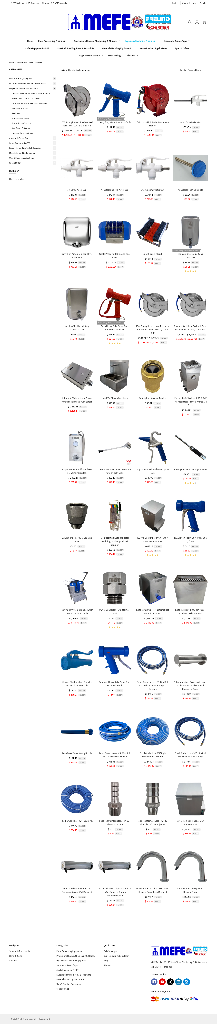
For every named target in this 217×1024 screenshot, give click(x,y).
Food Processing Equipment (52, 41)
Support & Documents (89, 55)
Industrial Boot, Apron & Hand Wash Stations (31, 93)
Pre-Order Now (190, 387)
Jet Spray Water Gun (77, 189)
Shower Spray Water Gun (152, 189)
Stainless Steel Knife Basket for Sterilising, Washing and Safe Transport (115, 541)
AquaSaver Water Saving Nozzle (77, 753)
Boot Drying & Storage (21, 128)
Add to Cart (115, 111)
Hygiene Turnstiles (19, 108)
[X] (170, 981)
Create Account (189, 3)
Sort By (183, 70)
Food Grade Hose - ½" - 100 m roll (77, 820)
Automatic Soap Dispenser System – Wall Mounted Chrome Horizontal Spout (115, 892)
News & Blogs (115, 55)
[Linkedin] (178, 981)
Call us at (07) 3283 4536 (161, 967)
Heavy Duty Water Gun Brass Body (115, 122)
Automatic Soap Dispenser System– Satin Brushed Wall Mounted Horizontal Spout (190, 686)
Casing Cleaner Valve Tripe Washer (190, 469)
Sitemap (107, 965)
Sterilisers (16, 113)
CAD (174, 3)
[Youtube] (162, 981)
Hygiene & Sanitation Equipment (141, 41)
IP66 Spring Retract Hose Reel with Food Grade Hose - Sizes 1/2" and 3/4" (152, 330)
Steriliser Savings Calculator (116, 956)
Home (30, 41)
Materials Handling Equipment (117, 48)
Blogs (106, 960)
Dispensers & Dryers (20, 118)
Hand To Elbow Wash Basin (115, 398)
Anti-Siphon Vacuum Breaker (152, 398)
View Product (77, 111)
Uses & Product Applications (153, 48)
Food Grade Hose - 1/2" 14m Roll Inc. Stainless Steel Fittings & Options (152, 686)
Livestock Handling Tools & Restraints (76, 48)
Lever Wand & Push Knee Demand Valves (29, 103)
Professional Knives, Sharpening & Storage (95, 41)
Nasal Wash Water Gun (190, 122)
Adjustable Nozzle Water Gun (115, 189)
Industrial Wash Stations (22, 133)
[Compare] (88, 94)
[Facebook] (154, 981)
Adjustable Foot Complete (190, 189)
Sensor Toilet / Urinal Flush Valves (26, 98)
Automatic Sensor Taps (176, 41)
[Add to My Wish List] (88, 99)
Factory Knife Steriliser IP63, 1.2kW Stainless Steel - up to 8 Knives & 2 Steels (190, 402)
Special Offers (182, 48)
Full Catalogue (110, 951)
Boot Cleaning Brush (153, 254)
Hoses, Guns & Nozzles (21, 123)
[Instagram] (186, 981)
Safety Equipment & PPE (37, 48)
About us (131, 55)
